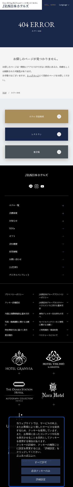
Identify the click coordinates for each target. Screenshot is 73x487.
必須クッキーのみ (40, 470)
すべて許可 (41, 462)
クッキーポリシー (25, 455)
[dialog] (36, 451)
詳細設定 (40, 479)
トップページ (33, 75)
